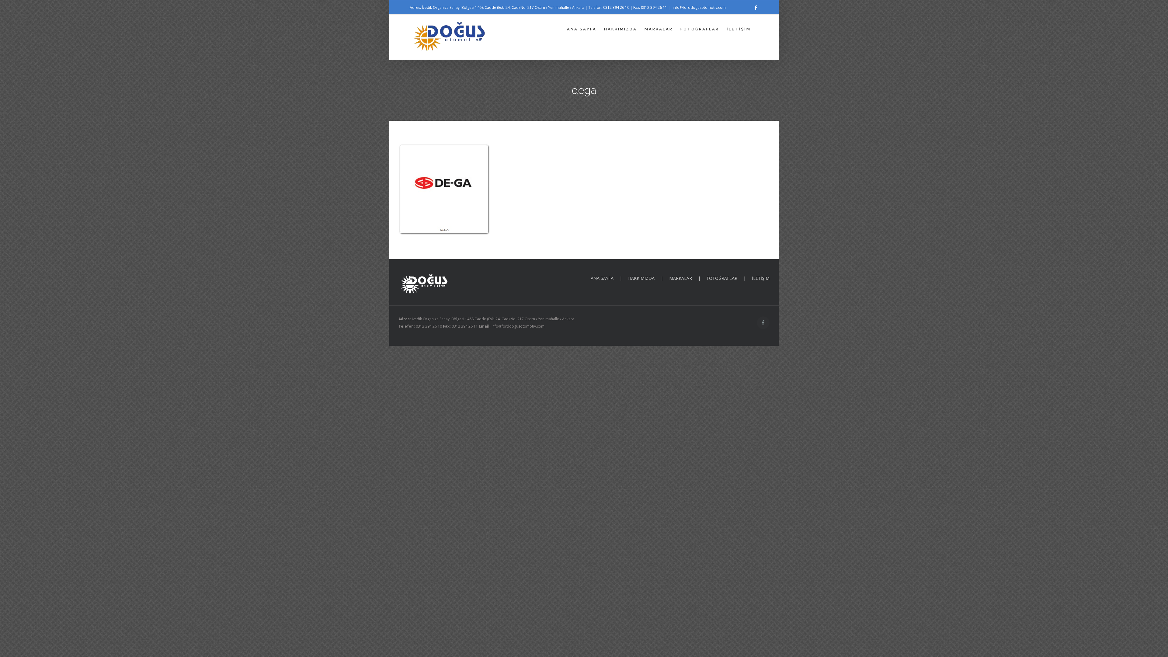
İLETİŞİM (761, 278)
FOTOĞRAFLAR (722, 278)
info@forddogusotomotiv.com (699, 7)
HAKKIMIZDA (641, 278)
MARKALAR (680, 278)
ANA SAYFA (602, 278)
